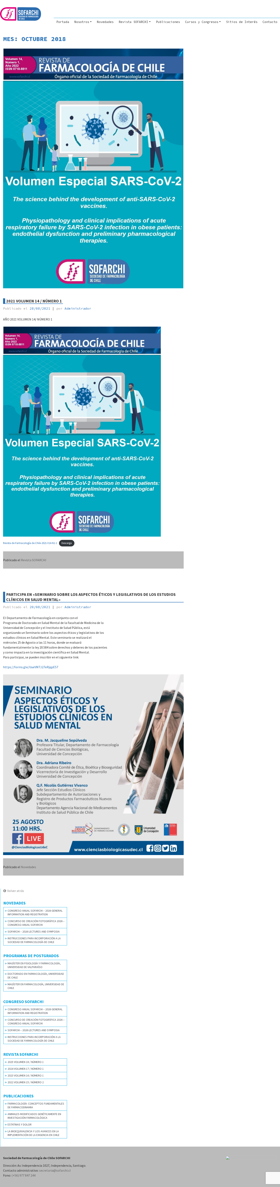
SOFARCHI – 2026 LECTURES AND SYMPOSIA (34, 931)
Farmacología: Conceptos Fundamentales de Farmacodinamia (36, 1105)
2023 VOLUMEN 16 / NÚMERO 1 (26, 1075)
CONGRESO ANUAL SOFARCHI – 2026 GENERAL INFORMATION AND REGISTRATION (35, 912)
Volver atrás (15, 891)
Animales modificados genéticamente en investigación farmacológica (34, 1116)
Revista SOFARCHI (133, 22)
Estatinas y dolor (20, 1124)
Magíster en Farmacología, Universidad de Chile (36, 986)
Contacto (270, 22)
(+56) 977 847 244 (23, 1175)
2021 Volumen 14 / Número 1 (34, 300)
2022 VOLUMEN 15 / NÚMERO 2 (26, 1082)
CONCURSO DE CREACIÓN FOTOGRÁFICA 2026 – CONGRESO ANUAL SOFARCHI (36, 923)
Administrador (78, 308)
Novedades (105, 22)
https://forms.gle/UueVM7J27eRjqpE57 (30, 667)
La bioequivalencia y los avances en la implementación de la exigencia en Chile (33, 1133)
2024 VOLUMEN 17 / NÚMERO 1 (26, 1069)
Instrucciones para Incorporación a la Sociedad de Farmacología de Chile (34, 940)
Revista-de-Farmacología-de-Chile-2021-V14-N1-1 (30, 543)
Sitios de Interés (241, 22)
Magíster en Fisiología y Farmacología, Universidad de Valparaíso (34, 965)
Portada (62, 22)
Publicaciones (168, 22)
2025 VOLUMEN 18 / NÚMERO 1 (26, 1062)
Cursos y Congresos (201, 22)
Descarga (66, 543)
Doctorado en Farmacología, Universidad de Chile (36, 975)
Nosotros (81, 22)
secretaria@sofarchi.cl (55, 1170)
